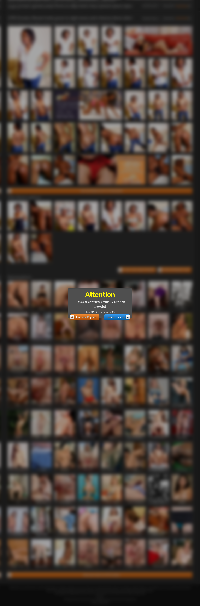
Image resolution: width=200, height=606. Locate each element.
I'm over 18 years (86, 317)
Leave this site (115, 317)
